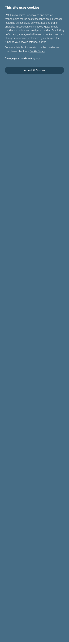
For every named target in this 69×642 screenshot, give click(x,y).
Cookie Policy (37, 51)
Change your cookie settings (21, 58)
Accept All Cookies (34, 70)
